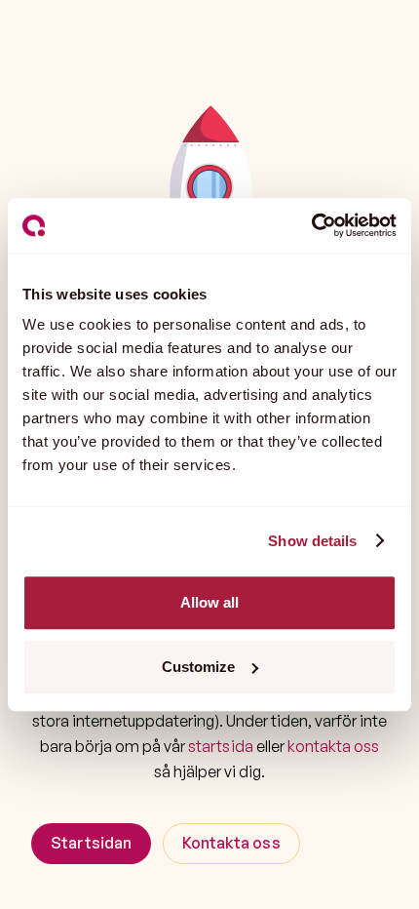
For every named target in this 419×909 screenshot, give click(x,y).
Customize (198, 666)
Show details (312, 541)
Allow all (209, 602)
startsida (220, 746)
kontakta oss (333, 746)
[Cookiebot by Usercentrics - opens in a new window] (311, 225)
